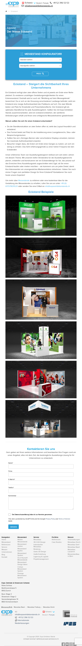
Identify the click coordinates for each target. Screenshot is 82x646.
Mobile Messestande (22, 541)
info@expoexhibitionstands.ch (39, 6)
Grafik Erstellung (40, 554)
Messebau (37, 540)
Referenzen (6, 545)
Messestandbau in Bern (73, 555)
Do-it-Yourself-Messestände (23, 559)
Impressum (41, 639)
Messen (4, 550)
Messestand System (22, 554)
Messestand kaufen (22, 550)
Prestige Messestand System (22, 576)
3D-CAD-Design (39, 542)
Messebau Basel (74, 547)
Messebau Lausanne (71, 551)
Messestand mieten (22, 545)
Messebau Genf (73, 545)
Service (4, 547)
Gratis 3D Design (40, 552)
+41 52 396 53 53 (61, 3)
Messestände (23, 180)
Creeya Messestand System (22, 569)
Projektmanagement (41, 559)
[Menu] (6, 4)
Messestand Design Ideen (22, 563)
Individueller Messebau (38, 546)
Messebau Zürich (74, 542)
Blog (3, 555)
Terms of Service (64, 519)
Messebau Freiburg (33, 607)
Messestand (6, 542)
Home (4, 540)
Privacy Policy (50, 519)
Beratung (37, 549)
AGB (46, 639)
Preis (38, 74)
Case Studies (57, 542)
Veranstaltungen (74, 540)
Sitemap (26, 639)
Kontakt (4, 557)
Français (46, 3)
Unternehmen (7, 552)
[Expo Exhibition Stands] (13, 4)
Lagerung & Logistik (41, 557)
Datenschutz (53, 639)
